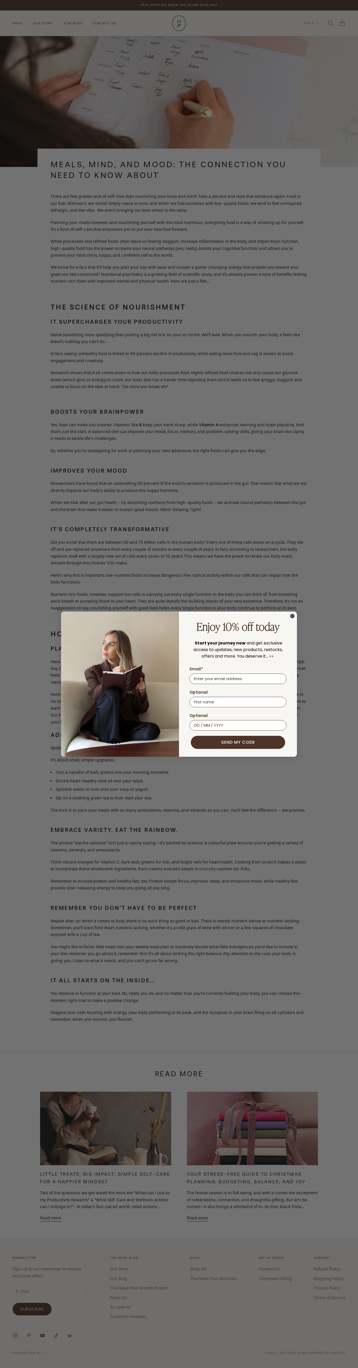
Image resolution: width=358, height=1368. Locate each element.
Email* (196, 669)
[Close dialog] (292, 616)
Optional (198, 692)
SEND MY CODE (238, 742)
